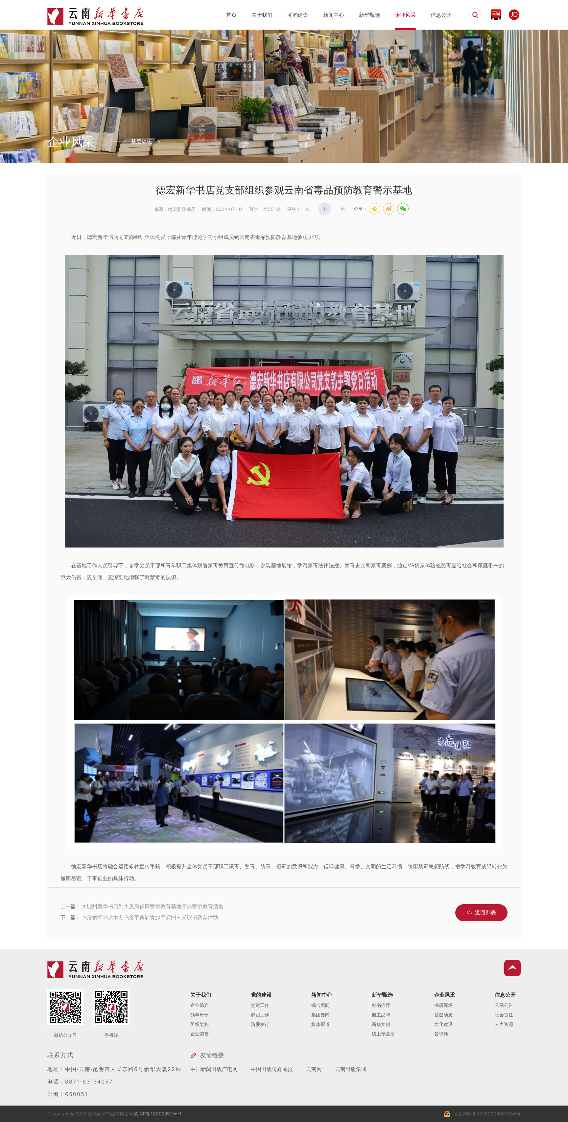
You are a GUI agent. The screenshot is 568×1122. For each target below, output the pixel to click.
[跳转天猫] (496, 14)
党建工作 (260, 1005)
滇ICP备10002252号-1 (157, 1113)
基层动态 (443, 1014)
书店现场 (443, 1005)
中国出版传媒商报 (272, 1069)
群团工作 (260, 1014)
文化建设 (443, 1024)
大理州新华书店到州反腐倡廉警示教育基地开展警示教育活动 (153, 906)
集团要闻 (320, 1014)
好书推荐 (381, 1005)
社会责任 (504, 1014)
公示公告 (504, 1005)
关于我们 (261, 15)
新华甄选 (369, 15)
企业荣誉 (199, 1033)
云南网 (314, 1069)
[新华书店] (95, 22)
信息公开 (441, 15)
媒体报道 (320, 1024)
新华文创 (381, 1024)
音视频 (441, 1033)
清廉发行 (260, 1024)
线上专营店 (383, 1033)
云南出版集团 (351, 1069)
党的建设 (297, 15)
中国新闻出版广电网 (214, 1069)
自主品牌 (381, 1014)
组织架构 (199, 1024)
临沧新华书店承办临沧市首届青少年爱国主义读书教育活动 (150, 917)
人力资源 (504, 1024)
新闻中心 (333, 15)
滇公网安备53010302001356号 (487, 1113)
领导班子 (199, 1014)
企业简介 (199, 1005)
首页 (231, 15)
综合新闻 (320, 1005)
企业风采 (405, 15)
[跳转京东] (514, 14)
